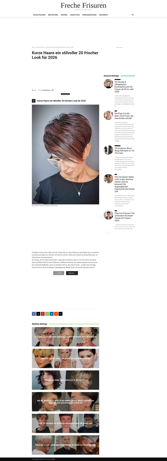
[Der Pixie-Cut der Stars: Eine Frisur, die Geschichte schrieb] (108, 115)
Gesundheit (103, 15)
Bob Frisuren (53, 15)
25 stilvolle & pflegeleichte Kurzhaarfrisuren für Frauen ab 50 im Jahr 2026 (66, 337)
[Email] (60, 314)
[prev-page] (92, 330)
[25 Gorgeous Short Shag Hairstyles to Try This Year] (108, 150)
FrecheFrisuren (46, 90)
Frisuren (64, 15)
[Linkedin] (52, 314)
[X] (38, 314)
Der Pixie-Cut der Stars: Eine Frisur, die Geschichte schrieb (65, 358)
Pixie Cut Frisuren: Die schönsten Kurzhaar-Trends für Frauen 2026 (65, 423)
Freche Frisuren (39, 15)
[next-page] (95, 330)
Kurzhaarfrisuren (89, 15)
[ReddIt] (56, 314)
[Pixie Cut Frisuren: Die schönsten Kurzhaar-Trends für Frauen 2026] (108, 215)
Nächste (71, 273)
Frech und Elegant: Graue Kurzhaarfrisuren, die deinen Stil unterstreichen (65, 445)
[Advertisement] (83, 32)
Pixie (116, 110)
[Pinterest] (43, 314)
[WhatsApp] (47, 314)
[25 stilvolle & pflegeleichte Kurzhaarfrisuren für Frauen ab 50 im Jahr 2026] (108, 83)
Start (33, 47)
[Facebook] (34, 314)
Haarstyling (75, 15)
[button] (132, 15)
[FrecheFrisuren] (39, 90)
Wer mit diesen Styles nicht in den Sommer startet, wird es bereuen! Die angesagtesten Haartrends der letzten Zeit (65, 401)
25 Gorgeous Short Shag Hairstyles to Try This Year (65, 380)
